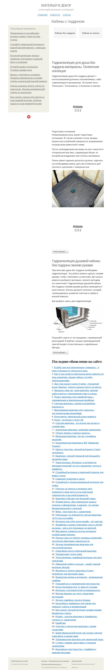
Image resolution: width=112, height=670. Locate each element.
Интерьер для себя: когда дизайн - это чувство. (79, 521)
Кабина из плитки (90, 33)
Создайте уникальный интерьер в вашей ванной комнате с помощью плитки (28, 47)
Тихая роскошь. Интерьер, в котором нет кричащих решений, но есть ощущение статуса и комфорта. (76, 466)
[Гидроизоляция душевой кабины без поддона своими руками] (78, 319)
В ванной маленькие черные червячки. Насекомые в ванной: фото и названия (26, 58)
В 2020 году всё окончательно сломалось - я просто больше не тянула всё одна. (75, 369)
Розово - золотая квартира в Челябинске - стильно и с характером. (75, 618)
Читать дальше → (60, 251)
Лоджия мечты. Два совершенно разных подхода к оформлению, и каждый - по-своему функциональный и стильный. (75, 505)
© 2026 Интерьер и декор (19, 661)
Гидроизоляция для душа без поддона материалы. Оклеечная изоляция (75, 66)
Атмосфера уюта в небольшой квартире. (76, 550)
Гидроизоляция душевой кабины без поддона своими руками (76, 263)
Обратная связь (77, 661)
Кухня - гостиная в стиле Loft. (69, 419)
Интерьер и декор (56, 5)
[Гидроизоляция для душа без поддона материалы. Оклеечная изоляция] (78, 188)
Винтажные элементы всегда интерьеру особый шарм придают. (74, 533)
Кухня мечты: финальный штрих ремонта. (75, 416)
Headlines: (60, 623)
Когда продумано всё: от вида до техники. (76, 586)
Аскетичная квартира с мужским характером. (78, 429)
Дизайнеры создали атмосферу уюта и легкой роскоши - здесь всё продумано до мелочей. (77, 526)
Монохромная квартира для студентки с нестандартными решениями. (73, 411)
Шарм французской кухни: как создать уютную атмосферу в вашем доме (77, 634)
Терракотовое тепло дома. (68, 554)
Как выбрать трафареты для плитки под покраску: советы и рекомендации (74, 605)
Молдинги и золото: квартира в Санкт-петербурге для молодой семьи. (73, 572)
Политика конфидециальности (51, 664)
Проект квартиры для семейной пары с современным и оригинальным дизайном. (73, 398)
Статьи (67, 14)
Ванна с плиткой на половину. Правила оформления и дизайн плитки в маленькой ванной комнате (28, 78)
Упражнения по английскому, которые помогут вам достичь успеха (25, 36)
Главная (42, 14)
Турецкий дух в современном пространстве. (77, 583)
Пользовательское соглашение (59, 661)
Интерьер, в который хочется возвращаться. (78, 590)
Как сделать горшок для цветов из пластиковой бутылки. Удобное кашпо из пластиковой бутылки (27, 100)
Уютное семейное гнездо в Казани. (73, 600)
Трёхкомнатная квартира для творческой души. (79, 639)
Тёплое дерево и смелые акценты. (73, 432)
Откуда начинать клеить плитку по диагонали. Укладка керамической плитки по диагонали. (27, 89)
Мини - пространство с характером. (73, 511)
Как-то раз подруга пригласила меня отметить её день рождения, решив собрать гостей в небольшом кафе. (78, 377)
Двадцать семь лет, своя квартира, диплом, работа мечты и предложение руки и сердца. (75, 392)
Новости (55, 14)
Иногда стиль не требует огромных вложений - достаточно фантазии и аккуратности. (77, 539)
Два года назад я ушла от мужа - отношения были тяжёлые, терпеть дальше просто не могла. (77, 385)
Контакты (44, 661)
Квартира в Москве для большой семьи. (75, 498)
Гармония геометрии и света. (70, 478)
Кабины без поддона (65, 33)
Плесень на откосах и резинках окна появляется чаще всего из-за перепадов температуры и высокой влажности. (72, 492)
